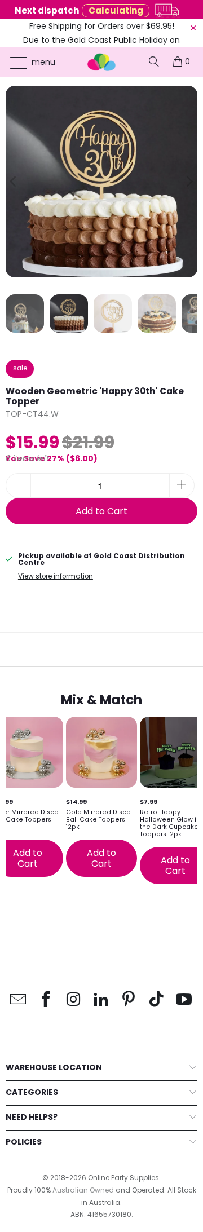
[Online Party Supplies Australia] (101, 62)
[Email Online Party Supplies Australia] (18, 1000)
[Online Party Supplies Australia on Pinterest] (129, 1000)
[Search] (154, 61)
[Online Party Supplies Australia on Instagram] (74, 1000)
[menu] (13, 62)
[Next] (189, 181)
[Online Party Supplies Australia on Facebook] (46, 1000)
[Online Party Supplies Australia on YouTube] (184, 1000)
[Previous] (14, 181)
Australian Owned (83, 1190)
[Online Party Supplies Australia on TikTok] (156, 1000)
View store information (55, 576)
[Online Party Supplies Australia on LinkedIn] (101, 1000)
